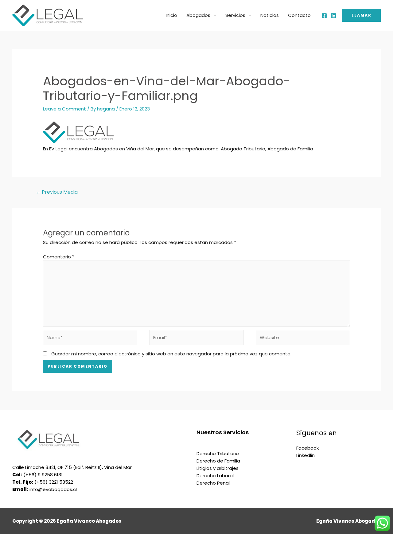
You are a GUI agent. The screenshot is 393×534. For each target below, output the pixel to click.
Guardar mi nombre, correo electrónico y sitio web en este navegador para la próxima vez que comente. (171, 353)
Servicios (235, 15)
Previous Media (57, 191)
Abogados (198, 15)
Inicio (171, 15)
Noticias (269, 15)
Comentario (58, 256)
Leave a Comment (64, 109)
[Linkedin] (333, 15)
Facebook (307, 448)
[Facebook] (324, 15)
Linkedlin (305, 455)
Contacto (299, 15)
